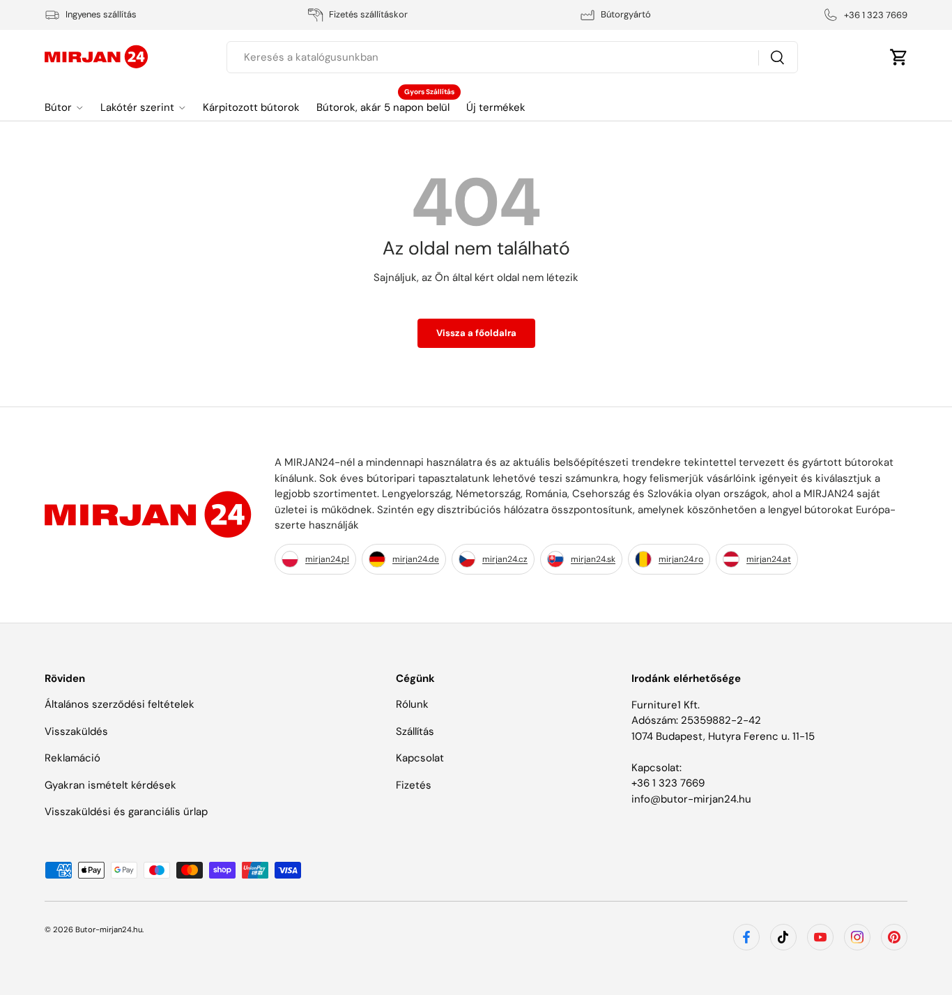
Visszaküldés (76, 731)
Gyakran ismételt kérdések (110, 785)
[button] (899, 57)
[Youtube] (820, 937)
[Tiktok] (783, 937)
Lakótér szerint (137, 107)
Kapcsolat (420, 759)
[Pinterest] (894, 937)
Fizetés (413, 785)
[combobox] (512, 57)
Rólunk (412, 705)
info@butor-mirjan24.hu (691, 799)
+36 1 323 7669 (668, 783)
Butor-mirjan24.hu (108, 929)
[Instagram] (857, 937)
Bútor (58, 107)
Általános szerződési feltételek (119, 705)
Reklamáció (72, 759)
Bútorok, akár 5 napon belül (383, 107)
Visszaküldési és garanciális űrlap (126, 812)
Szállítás (415, 731)
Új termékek (495, 107)
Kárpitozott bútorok (251, 107)
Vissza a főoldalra (476, 333)
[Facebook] (746, 937)
